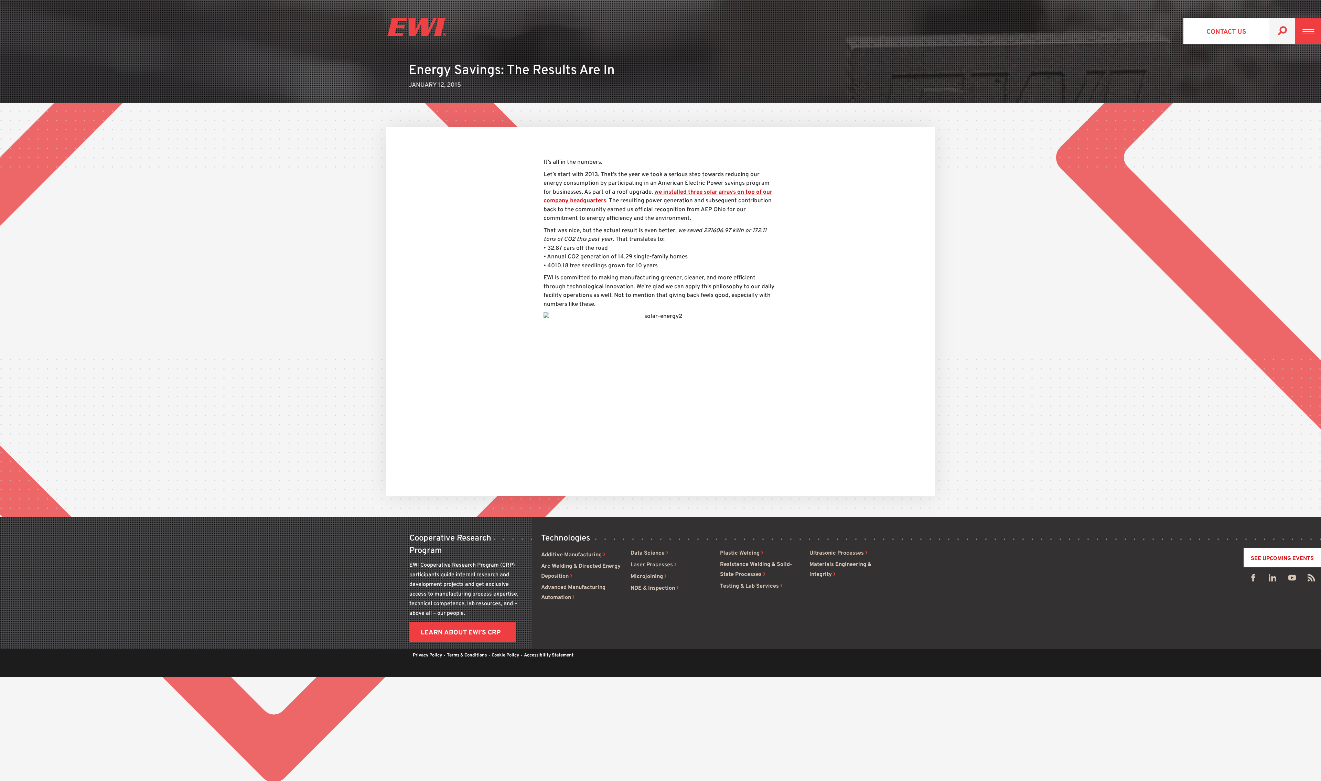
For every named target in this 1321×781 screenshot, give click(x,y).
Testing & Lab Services (749, 586)
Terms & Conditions (467, 655)
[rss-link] (1311, 579)
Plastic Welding (740, 553)
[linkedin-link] (1272, 579)
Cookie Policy (505, 655)
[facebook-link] (1253, 579)
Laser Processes (652, 564)
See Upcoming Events (1282, 558)
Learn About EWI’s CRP (461, 633)
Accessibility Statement (548, 655)
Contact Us (1226, 32)
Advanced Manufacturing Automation (573, 592)
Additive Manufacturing (571, 555)
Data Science (648, 553)
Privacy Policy (427, 655)
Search (1282, 31)
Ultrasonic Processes (836, 553)
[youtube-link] (1292, 579)
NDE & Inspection (653, 588)
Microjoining (647, 576)
